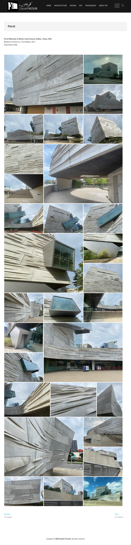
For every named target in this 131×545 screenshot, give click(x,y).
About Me (103, 5)
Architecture (60, 5)
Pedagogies (90, 5)
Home (48, 5)
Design (73, 5)
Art (80, 5)
